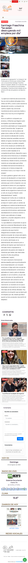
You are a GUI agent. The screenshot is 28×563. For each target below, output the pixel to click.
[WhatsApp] (19, 1)
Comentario (7, 421)
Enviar (20, 438)
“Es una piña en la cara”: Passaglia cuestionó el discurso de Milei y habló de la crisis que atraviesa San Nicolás (13, 339)
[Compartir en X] (7, 315)
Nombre (6, 415)
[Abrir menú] (3, 17)
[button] (10, 1)
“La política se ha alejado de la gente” (13, 393)
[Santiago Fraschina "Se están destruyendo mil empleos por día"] (14, 58)
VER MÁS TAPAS (14, 528)
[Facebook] (22, 1)
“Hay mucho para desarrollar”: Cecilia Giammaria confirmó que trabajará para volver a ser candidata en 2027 (13, 367)
